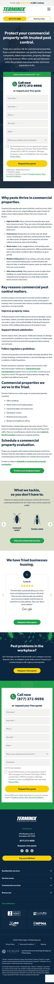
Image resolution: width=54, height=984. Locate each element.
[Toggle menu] (49, 9)
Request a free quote (27, 845)
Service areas (8, 878)
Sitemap (43, 944)
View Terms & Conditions (33, 797)
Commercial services (11, 885)
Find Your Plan (39, 19)
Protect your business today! (27, 470)
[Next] (50, 524)
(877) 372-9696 (15, 19)
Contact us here (35, 174)
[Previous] (4, 524)
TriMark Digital (26, 953)
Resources (6, 892)
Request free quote (27, 163)
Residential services (11, 870)
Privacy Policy (15, 156)
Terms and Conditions (27, 944)
